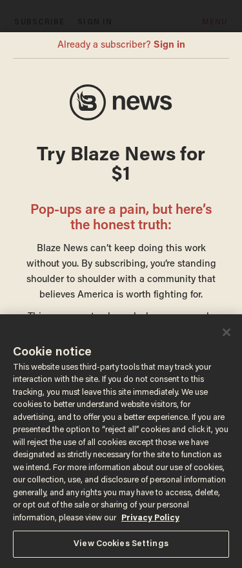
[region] (121, 441)
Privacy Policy (150, 518)
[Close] (226, 332)
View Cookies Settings (121, 544)
